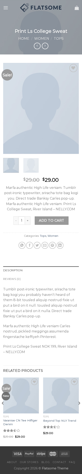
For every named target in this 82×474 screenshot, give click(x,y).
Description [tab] (12, 270)
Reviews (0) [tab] (12, 279)
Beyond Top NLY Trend (59, 420)
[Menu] (5, 8)
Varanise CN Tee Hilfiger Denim (20, 422)
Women (41, 39)
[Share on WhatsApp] (22, 245)
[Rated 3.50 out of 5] (11, 430)
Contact (59, 462)
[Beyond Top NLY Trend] (61, 395)
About (12, 462)
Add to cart (51, 220)
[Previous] (10, 108)
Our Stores (29, 462)
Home (23, 39)
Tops (59, 39)
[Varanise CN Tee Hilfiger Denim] (21, 395)
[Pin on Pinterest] (52, 245)
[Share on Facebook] (29, 245)
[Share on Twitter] (37, 245)
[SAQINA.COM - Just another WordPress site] (41, 7)
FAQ (72, 462)
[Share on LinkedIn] (60, 245)
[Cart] (77, 7)
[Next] (72, 108)
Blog (45, 462)
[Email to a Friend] (44, 245)
